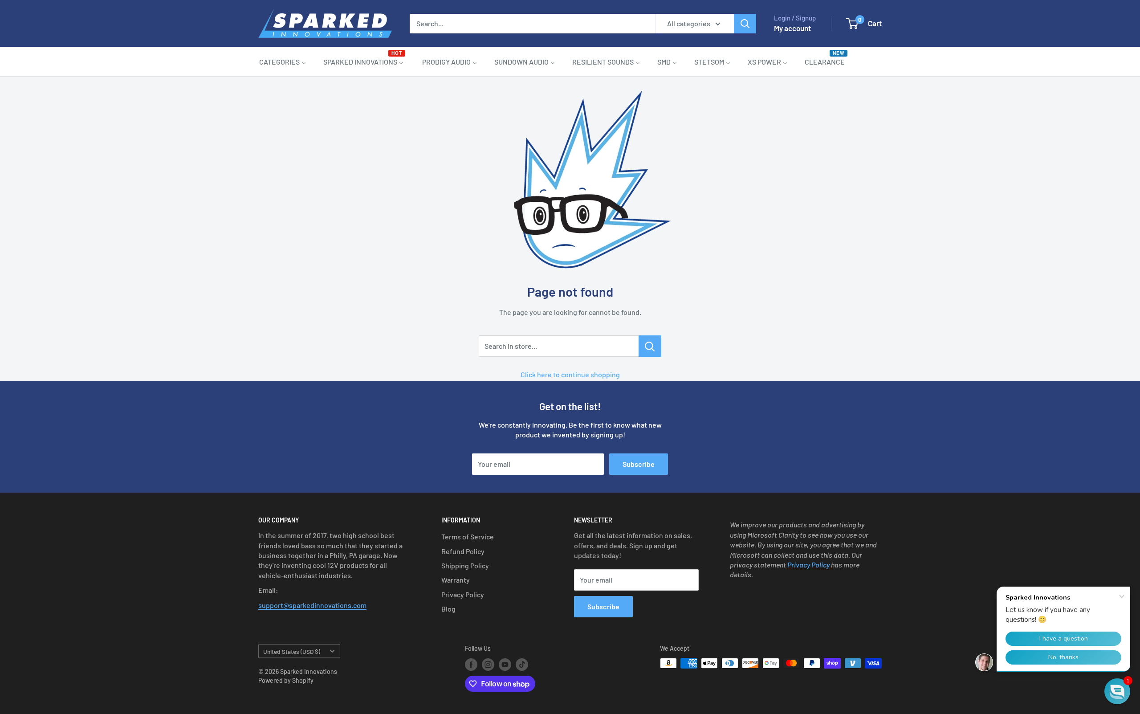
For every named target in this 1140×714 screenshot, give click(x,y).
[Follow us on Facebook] (471, 664)
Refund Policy (462, 551)
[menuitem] (282, 61)
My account (792, 28)
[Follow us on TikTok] (522, 664)
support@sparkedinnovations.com (312, 605)
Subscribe (639, 464)
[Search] (745, 23)
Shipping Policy (465, 565)
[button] (1117, 691)
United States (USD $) (291, 651)
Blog (448, 608)
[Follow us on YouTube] (505, 664)
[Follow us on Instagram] (488, 664)
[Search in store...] (650, 346)
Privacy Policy (462, 594)
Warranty (455, 579)
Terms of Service (467, 536)
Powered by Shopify (286, 680)
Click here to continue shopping (570, 374)
